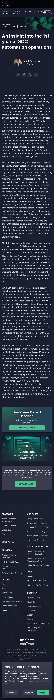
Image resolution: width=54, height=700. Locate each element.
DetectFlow (6, 534)
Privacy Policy (12, 652)
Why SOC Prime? (34, 598)
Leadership (31, 610)
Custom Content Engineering (8, 567)
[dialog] (27, 680)
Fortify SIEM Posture (35, 519)
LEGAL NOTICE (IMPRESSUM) (34, 652)
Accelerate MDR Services (37, 536)
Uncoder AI (6, 530)
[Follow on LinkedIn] (18, 75)
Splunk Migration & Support (38, 565)
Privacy (30, 619)
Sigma (4, 614)
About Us (31, 602)
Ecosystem (8, 542)
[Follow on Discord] (36, 75)
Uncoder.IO (31, 576)
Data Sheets (7, 593)
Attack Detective (9, 525)
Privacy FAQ (25, 659)
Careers (30, 615)
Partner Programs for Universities (35, 629)
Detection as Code (9, 606)
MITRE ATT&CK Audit (10, 562)
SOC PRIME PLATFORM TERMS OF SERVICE (26, 656)
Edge (46, 585)
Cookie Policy (40, 649)
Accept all (43, 693)
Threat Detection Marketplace (9, 520)
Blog (14, 11)
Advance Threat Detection (38, 527)
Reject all (29, 693)
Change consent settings (17, 649)
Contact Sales (25, 484)
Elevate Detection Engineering (39, 531)
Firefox (39, 585)
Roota (4, 610)
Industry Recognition (35, 606)
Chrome (30, 585)
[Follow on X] (30, 75)
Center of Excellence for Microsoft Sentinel (37, 552)
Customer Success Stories (12, 601)
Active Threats (8, 597)
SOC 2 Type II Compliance (38, 623)
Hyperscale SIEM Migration (38, 540)
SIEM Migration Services (12, 573)
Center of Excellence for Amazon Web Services (37, 559)
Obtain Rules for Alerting (37, 523)
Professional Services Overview (10, 556)
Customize (11, 693)
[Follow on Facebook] (24, 75)
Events (4, 588)
